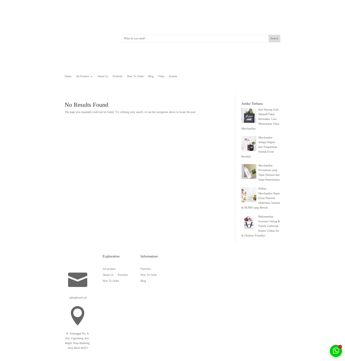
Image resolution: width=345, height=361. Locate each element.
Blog (151, 76)
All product (109, 269)
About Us (102, 76)
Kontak (173, 76)
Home (68, 76)
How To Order (135, 76)
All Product (82, 76)
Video (161, 76)
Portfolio (118, 76)
